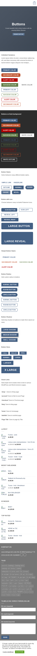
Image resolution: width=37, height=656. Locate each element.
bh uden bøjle (21, 577)
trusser (31, 592)
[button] (2, 3)
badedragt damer (19, 565)
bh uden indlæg (31, 577)
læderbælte (5, 583)
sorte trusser (21, 589)
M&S (11, 583)
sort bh (14, 589)
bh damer (26, 571)
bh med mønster (14, 574)
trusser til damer (6, 595)
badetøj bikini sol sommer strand (10, 571)
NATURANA (27, 583)
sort (10, 589)
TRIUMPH (20, 592)
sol (26, 586)
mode (15, 583)
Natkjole (20, 583)
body (7, 580)
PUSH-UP (4, 586)
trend (14, 592)
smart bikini (21, 586)
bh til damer (29, 574)
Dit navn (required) (7, 606)
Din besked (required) (8, 621)
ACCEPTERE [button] (19, 652)
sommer (31, 586)
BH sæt (23, 574)
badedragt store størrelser (8, 568)
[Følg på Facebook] (21, 554)
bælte (12, 580)
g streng (21, 580)
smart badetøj (12, 586)
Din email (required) (7, 614)
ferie (16, 580)
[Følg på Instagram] (24, 554)
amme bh (4, 565)
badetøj (19, 568)
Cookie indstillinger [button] (8, 652)
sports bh (28, 589)
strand (9, 592)
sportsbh (4, 592)
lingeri (26, 580)
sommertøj (4, 589)
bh (21, 571)
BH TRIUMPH (12, 577)
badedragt (11, 565)
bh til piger (4, 577)
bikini (3, 580)
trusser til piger (16, 595)
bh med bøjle (5, 574)
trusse (26, 592)
